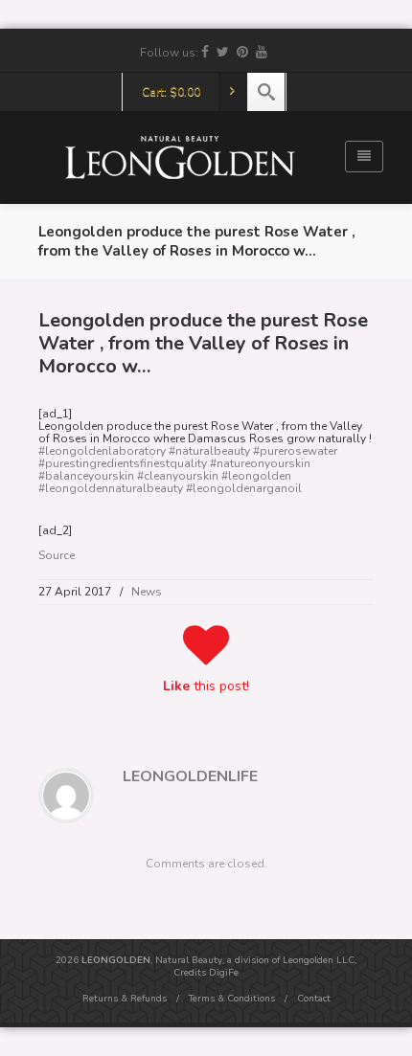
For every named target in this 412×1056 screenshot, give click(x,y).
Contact (314, 998)
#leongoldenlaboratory (102, 451)
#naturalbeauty (209, 451)
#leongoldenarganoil (244, 488)
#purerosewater (295, 451)
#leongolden (256, 475)
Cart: (171, 92)
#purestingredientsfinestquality (122, 463)
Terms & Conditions (232, 998)
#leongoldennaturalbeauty (110, 488)
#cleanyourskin (177, 475)
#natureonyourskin (260, 463)
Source (56, 555)
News (146, 591)
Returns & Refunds (124, 998)
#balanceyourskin (86, 475)
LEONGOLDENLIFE (190, 776)
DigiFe (224, 972)
